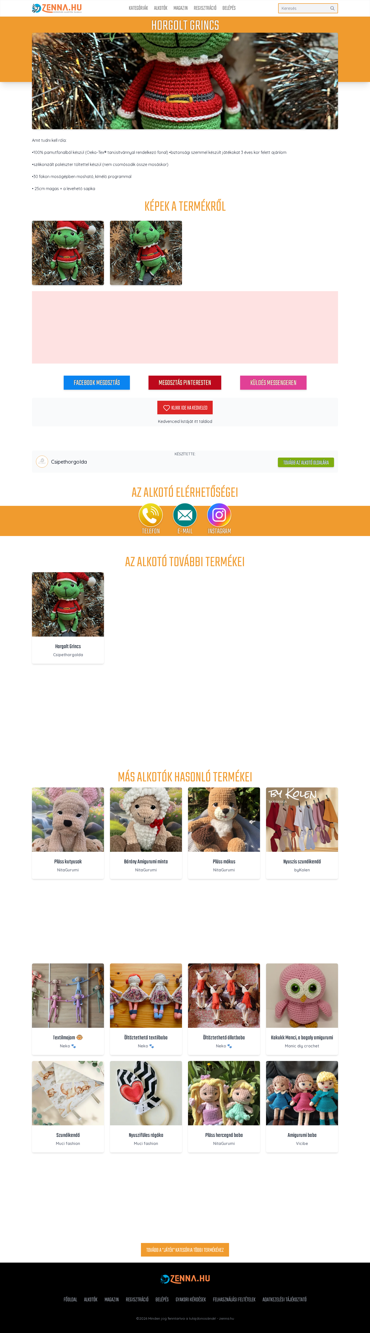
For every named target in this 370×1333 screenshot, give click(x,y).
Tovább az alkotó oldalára (306, 463)
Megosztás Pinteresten (185, 383)
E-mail (185, 531)
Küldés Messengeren (273, 383)
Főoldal (70, 1300)
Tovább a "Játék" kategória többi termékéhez (185, 1250)
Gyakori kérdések (191, 1300)
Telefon (151, 531)
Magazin (180, 8)
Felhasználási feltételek (234, 1300)
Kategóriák (138, 8)
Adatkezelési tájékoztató (285, 1300)
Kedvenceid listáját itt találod (185, 421)
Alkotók (160, 8)
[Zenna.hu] (57, 8)
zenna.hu (226, 1318)
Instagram (219, 531)
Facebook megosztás (97, 383)
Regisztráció (205, 8)
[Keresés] (332, 8)
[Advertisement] (185, 327)
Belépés (229, 8)
